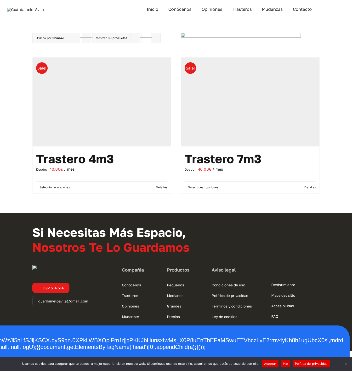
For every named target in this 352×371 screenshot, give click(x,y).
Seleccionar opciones (55, 187)
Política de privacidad (311, 363)
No (285, 363)
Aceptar (270, 363)
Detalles (161, 187)
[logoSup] (25, 9)
